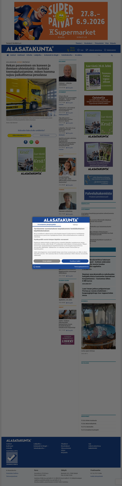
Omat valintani (47, 261)
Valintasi (75, 224)
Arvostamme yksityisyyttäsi (47, 224)
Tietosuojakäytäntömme (81, 266)
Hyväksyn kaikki (75, 261)
